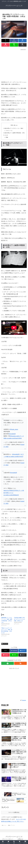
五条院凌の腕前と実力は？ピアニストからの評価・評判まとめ (19, 619)
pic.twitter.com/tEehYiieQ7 (16, 456)
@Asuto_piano (14, 429)
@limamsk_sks (14, 436)
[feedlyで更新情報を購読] (7, 663)
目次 (12, 125)
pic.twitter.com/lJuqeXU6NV (14, 438)
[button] (22, 45)
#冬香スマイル (9, 492)
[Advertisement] (14, 65)
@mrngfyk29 (12, 433)
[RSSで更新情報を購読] (20, 663)
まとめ (6, 135)
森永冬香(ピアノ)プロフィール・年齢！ (14, 128)
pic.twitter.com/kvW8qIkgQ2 (11, 495)
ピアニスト (5, 643)
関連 (7, 137)
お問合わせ (20, 839)
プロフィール (9, 130)
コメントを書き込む (14, 812)
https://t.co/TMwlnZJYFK (10, 490)
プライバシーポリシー (7, 839)
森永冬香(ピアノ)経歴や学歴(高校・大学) (15, 132)
